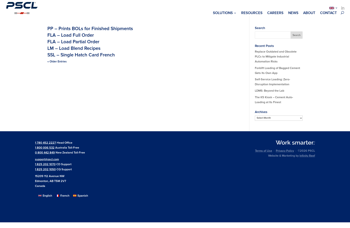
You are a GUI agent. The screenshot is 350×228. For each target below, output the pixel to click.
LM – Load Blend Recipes (73, 48)
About (309, 13)
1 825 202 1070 (45, 164)
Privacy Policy (285, 151)
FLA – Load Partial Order (73, 42)
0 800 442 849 (45, 152)
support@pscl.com (47, 159)
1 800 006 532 (45, 148)
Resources (251, 13)
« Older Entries (57, 61)
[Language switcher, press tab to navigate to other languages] (332, 8)
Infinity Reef (307, 156)
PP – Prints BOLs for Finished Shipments (90, 29)
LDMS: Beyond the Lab (269, 91)
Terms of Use (263, 151)
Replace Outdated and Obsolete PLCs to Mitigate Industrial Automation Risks (276, 56)
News (293, 13)
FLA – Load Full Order (70, 35)
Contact (328, 13)
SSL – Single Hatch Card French (81, 55)
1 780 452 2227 (45, 143)
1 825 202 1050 (45, 169)
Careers (275, 13)
